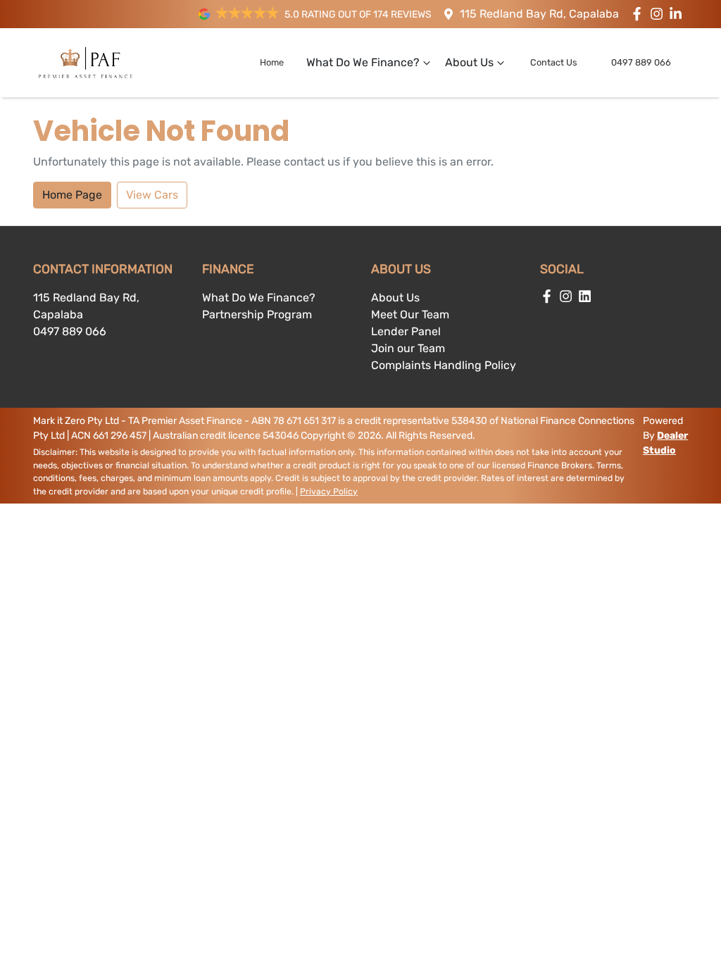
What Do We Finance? (363, 62)
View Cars (152, 194)
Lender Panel (406, 331)
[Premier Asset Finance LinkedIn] (678, 13)
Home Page (72, 194)
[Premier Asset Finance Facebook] (639, 13)
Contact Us (553, 62)
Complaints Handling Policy (443, 365)
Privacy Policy (329, 491)
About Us (469, 62)
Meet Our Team (410, 314)
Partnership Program (257, 314)
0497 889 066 (641, 62)
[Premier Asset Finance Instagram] (659, 13)
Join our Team (408, 348)
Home (272, 62)
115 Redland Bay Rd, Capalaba (539, 13)
